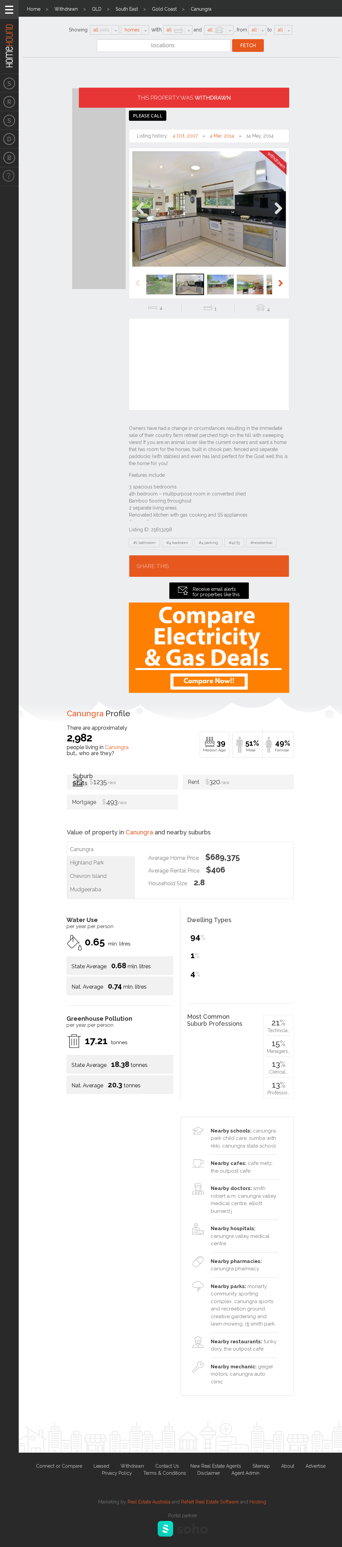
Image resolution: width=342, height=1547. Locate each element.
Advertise (316, 1466)
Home (33, 9)
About (287, 1466)
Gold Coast (164, 9)
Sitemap (261, 1466)
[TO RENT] (9, 101)
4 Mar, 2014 (222, 136)
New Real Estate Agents (215, 1466)
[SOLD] (9, 120)
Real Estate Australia (149, 1502)
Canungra (201, 9)
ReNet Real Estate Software (210, 1502)
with (156, 29)
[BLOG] (9, 158)
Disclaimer (208, 1473)
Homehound (9, 37)
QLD (97, 9)
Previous (137, 289)
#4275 (234, 542)
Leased (101, 1466)
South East (127, 9)
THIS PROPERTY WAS (184, 97)
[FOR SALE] (9, 83)
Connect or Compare (59, 1466)
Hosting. (258, 1502)
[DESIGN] (9, 139)
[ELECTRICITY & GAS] (9, 176)
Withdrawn (66, 9)
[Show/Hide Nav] (9, 9)
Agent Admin (245, 1473)
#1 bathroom (144, 542)
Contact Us (167, 1466)
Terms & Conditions (164, 1473)
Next (282, 289)
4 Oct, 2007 (185, 136)
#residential (261, 542)
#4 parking (208, 542)
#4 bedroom (177, 542)
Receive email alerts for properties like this (216, 591)
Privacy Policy (117, 1473)
